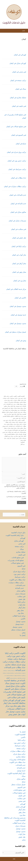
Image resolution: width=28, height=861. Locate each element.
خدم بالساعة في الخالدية (11, 670)
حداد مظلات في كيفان (18, 178)
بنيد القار (23, 444)
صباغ (22, 408)
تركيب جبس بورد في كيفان (17, 161)
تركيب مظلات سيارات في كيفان (15, 186)
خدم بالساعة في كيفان (18, 203)
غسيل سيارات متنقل (15, 408)
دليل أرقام (13, 406)
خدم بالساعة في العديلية (10, 673)
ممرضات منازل (22, 438)
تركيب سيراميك (13, 398)
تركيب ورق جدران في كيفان (16, 152)
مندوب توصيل (15, 438)
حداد (15, 404)
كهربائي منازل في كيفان (18, 63)
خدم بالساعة (12, 426)
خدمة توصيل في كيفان (18, 315)
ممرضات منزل (20, 594)
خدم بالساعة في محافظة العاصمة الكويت (14, 680)
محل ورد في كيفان (19, 281)
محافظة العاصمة (11, 434)
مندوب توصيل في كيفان (18, 306)
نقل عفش (18, 418)
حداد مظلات (20, 667)
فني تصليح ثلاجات (18, 557)
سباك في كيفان (20, 89)
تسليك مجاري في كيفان (18, 97)
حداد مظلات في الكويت (17, 580)
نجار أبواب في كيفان (19, 255)
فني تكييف (7, 410)
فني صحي (19, 412)
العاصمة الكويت (21, 396)
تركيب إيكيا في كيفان (19, 246)
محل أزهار (19, 414)
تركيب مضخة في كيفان (18, 80)
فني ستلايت (10, 432)
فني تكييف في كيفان (19, 106)
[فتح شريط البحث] (2, 31)
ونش (14, 418)
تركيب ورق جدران (8, 400)
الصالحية (23, 442)
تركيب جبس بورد (22, 398)
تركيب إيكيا (6, 396)
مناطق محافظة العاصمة (8, 416)
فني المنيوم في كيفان (18, 135)
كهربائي (15, 412)
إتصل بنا (22, 635)
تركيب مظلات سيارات (18, 400)
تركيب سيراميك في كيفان (17, 169)
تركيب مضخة (15, 422)
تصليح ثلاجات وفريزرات (13, 402)
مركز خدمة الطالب (19, 416)
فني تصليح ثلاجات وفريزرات (13, 430)
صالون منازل (20, 428)
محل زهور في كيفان (19, 272)
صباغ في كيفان (21, 144)
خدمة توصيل (19, 406)
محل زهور (14, 414)
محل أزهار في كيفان (19, 263)
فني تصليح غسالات (15, 410)
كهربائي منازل (9, 412)
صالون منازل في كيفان (18, 212)
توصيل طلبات (19, 404)
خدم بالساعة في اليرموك (10, 675)
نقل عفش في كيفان (19, 238)
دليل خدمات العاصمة (18, 533)
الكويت (15, 396)
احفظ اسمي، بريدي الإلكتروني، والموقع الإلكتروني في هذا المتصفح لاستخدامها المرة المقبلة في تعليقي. (14, 486)
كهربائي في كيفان (20, 55)
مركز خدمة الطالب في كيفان (16, 289)
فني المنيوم (7, 408)
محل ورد (9, 414)
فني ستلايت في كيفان (18, 229)
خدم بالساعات (9, 404)
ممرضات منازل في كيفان (17, 221)
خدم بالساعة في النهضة (17, 675)
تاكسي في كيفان (20, 298)
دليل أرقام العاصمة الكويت (15, 535)
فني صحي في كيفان (19, 72)
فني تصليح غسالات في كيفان (16, 126)
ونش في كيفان (21, 340)
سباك (9, 406)
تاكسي (11, 396)
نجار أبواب (23, 418)
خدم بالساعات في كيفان (17, 195)
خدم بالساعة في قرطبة (13, 678)
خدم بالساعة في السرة (18, 673)
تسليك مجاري (23, 402)
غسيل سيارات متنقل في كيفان (15, 332)
